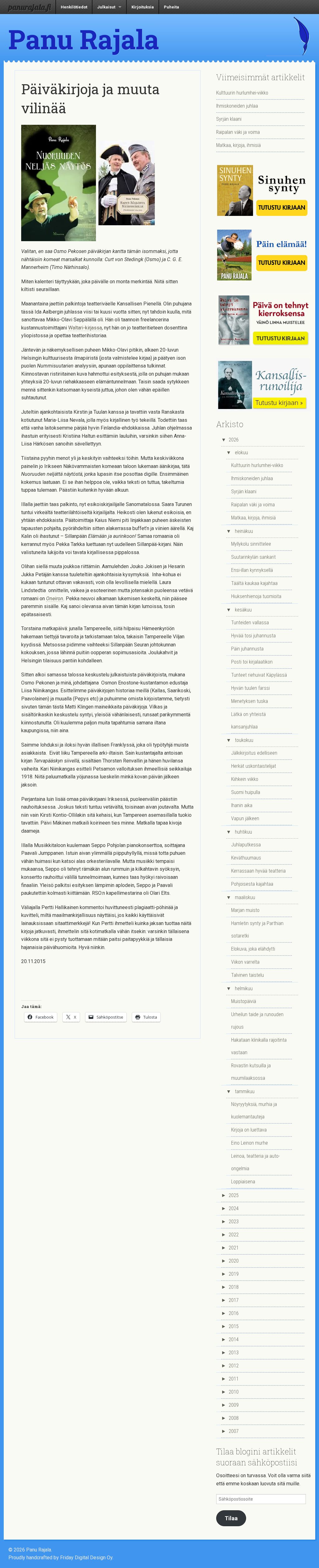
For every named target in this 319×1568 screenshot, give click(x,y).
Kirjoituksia (142, 7)
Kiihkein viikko (244, 779)
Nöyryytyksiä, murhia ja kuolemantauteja (254, 1110)
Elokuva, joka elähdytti (253, 949)
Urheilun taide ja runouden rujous (257, 1020)
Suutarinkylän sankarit (253, 557)
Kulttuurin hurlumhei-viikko (242, 93)
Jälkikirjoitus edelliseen (254, 753)
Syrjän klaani (228, 119)
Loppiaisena (243, 1182)
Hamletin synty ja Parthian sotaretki (257, 929)
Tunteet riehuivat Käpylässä (259, 675)
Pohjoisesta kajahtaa (252, 884)
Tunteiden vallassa (250, 623)
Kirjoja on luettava (249, 1130)
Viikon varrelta (245, 962)
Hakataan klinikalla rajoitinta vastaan (259, 1046)
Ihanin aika (241, 805)
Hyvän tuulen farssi (250, 688)
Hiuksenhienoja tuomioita (256, 596)
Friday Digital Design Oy (86, 1558)
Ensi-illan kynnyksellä (252, 570)
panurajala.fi (29, 7)
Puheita (171, 7)
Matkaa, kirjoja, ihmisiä (238, 145)
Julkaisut (106, 7)
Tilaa (231, 1518)
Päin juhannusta (247, 649)
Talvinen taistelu (247, 975)
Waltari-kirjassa (85, 328)
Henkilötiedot (74, 7)
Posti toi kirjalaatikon (252, 662)
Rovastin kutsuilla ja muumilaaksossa (251, 1072)
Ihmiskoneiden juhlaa (237, 106)
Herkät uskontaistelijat (253, 766)
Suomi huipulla (245, 792)
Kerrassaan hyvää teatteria (258, 871)
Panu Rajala (83, 39)
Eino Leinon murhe (249, 1143)
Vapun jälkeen (245, 818)
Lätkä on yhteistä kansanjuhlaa (248, 720)
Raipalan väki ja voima (238, 132)
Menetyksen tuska (249, 701)
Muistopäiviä (243, 1001)
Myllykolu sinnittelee (251, 544)
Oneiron (54, 598)
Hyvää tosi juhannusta (253, 636)
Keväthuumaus (246, 858)
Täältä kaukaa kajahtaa (254, 583)
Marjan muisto (245, 910)
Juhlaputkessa (246, 845)
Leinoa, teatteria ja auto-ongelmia (255, 1162)
